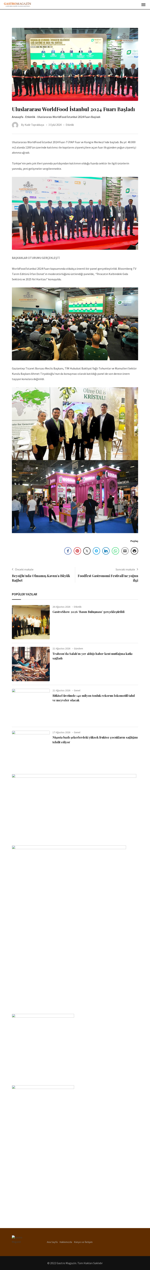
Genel (77, 690)
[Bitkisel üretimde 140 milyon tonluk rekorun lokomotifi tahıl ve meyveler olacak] (31, 706)
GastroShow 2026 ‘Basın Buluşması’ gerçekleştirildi (88, 612)
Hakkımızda (66, 1242)
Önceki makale (24, 569)
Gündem (78, 648)
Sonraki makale (125, 569)
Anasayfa (17, 117)
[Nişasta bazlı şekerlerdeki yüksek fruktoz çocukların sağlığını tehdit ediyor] (31, 748)
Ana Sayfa (52, 1242)
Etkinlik (30, 117)
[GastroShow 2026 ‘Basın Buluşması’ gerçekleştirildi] (31, 622)
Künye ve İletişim (83, 1242)
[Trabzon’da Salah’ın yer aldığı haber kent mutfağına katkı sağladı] (31, 664)
